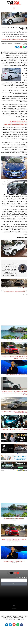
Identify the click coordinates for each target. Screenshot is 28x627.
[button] (14, 8)
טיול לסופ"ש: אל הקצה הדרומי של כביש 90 (17, 340)
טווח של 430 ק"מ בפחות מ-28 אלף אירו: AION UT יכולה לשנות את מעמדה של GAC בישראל (14, 430)
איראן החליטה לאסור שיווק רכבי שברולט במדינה (15, 124)
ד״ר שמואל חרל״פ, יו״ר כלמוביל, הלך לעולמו (16, 375)
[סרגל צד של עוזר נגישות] (1, 52)
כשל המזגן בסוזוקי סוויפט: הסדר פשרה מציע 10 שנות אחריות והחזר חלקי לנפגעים (14, 357)
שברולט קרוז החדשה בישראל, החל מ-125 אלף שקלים (14, 28)
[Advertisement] (14, 310)
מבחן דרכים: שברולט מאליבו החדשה (18, 123)
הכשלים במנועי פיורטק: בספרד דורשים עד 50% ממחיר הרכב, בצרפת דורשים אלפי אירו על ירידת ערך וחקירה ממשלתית (14, 393)
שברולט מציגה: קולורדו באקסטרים (18, 121)
